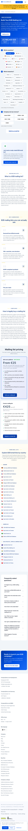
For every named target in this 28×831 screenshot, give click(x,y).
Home (2, 11)
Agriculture (18, 82)
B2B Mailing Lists (5, 771)
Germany (8, 56)
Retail (9, 74)
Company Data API (5, 773)
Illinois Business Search (6, 790)
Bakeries (13, 102)
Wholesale (9, 80)
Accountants (22, 91)
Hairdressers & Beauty (18, 85)
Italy (19, 64)
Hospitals (21, 102)
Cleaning (9, 96)
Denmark (9, 67)
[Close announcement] (26, 7)
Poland (22, 58)
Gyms (6, 102)
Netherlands (19, 56)
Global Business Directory (7, 762)
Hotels (13, 91)
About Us (3, 736)
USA (18, 53)
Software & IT (10, 88)
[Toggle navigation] (25, 2)
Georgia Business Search (7, 788)
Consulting (7, 85)
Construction (17, 74)
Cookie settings (21, 813)
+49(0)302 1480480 (5, 698)
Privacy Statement (5, 751)
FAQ (2, 738)
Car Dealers (8, 93)
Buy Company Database (6, 760)
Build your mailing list (10, 395)
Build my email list (14, 131)
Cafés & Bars (18, 96)
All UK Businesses (5, 769)
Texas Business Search (6, 786)
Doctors (5, 91)
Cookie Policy (4, 754)
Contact (3, 743)
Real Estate (9, 82)
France (6, 58)
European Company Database (8, 767)
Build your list (5, 34)
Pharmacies (6, 99)
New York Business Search (7, 793)
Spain (19, 67)
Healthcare (19, 77)
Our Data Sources (5, 747)
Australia (10, 64)
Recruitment (14, 105)
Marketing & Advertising (19, 99)
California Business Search (7, 782)
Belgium (18, 61)
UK (14, 58)
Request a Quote (5, 775)
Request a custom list (10, 436)
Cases (2, 745)
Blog (2, 741)
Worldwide (10, 53)
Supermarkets (19, 93)
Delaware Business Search (7, 784)
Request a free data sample (12, 665)
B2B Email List (4, 764)
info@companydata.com (6, 684)
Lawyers (19, 88)
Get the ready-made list (10, 162)
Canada (9, 61)
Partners (3, 749)
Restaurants (18, 80)
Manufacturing (9, 77)
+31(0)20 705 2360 (5, 686)
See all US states (5, 795)
